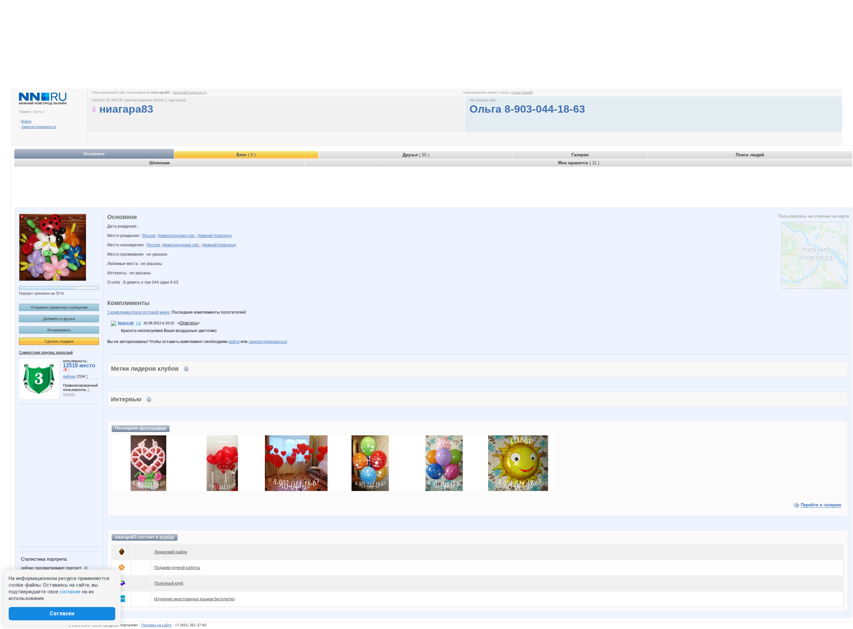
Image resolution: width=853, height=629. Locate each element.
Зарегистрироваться (38, 127)
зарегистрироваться (268, 341)
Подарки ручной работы (177, 567)
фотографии (153, 428)
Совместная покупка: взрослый (46, 352)
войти (234, 341)
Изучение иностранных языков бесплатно (194, 599)
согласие (70, 592)
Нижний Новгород (215, 235)
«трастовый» (522, 92)
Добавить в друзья (59, 319)
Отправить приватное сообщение (59, 307)
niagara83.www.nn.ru (190, 92)
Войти (26, 121)
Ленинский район (170, 552)
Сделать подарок (59, 341)
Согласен (62, 613)
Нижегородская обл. (177, 235)
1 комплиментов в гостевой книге (138, 312)
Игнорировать (59, 330)
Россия (149, 235)
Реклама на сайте (156, 625)
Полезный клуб (168, 583)
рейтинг (69, 376)
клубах (167, 537)
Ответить (188, 323)
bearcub (126, 323)
